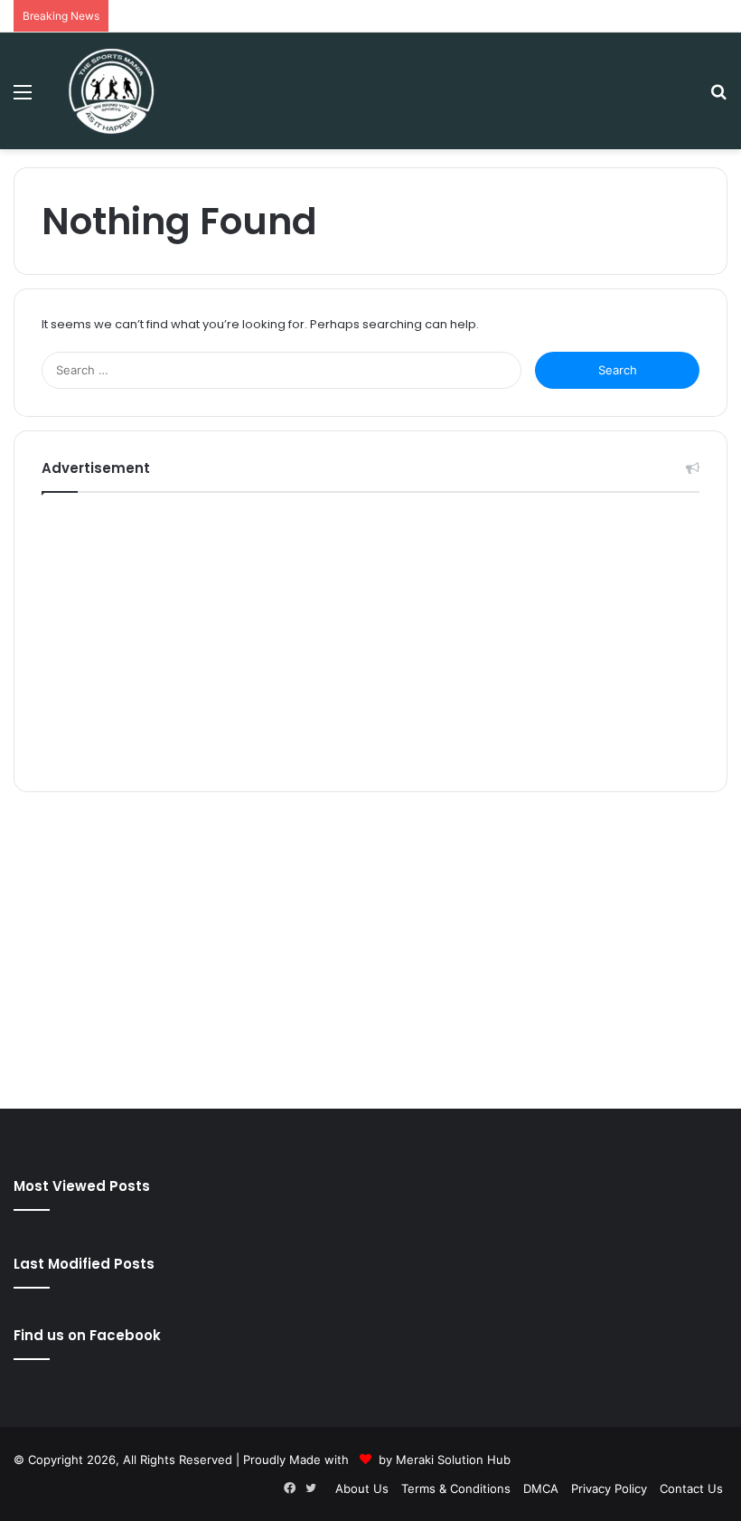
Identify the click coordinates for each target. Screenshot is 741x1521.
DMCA (540, 1488)
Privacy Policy (609, 1488)
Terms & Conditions (456, 1488)
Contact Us (691, 1488)
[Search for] (718, 98)
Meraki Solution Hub (453, 1459)
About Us (362, 1488)
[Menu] (23, 98)
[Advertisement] (370, 637)
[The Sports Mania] (111, 91)
